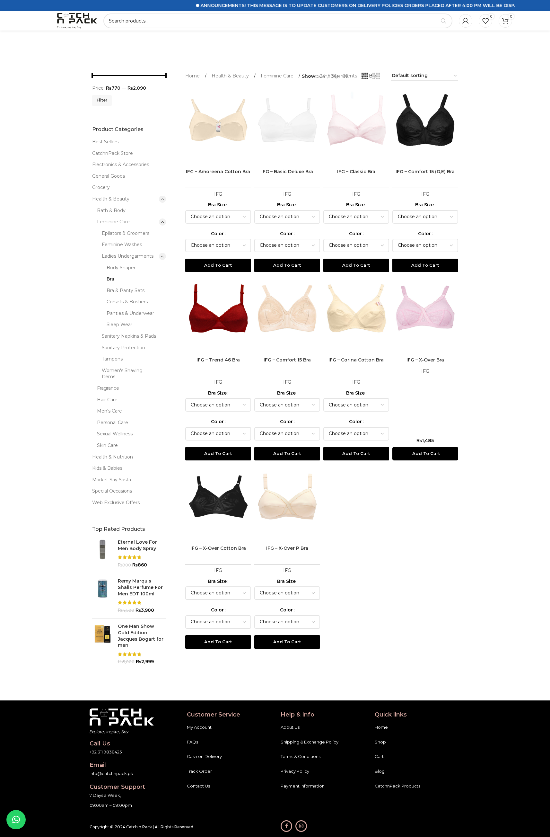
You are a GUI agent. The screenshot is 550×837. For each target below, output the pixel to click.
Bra (110, 279)
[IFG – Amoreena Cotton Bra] (218, 126)
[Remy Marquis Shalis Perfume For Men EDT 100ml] (102, 595)
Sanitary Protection (123, 348)
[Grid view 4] (365, 76)
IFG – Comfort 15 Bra (287, 360)
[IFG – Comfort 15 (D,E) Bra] (425, 126)
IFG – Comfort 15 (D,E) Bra (425, 171)
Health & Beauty (110, 199)
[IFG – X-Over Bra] (425, 314)
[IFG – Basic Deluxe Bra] (287, 126)
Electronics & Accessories (120, 164)
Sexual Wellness (115, 434)
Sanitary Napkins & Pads (129, 336)
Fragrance (108, 388)
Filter (102, 100)
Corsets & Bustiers (127, 302)
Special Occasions (112, 491)
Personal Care (112, 422)
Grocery (101, 187)
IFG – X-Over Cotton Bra (218, 548)
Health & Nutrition (112, 457)
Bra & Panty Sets (125, 290)
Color (217, 233)
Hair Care (107, 400)
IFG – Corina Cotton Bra (356, 360)
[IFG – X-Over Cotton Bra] (218, 503)
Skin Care (107, 445)
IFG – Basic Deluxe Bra (287, 171)
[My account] (466, 20)
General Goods (108, 176)
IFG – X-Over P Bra (287, 548)
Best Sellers (105, 142)
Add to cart (218, 265)
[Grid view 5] (376, 76)
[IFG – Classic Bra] (356, 126)
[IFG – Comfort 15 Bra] (287, 314)
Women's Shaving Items (122, 374)
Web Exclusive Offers (116, 502)
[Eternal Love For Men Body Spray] (102, 553)
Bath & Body (111, 210)
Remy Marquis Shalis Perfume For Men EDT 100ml (140, 587)
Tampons (112, 359)
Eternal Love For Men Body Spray (137, 545)
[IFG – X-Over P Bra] (287, 503)
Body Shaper (121, 268)
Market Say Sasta (111, 480)
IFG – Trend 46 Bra (218, 360)
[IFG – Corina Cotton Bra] (356, 314)
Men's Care (109, 411)
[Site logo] (77, 20)
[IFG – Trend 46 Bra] (218, 314)
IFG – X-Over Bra (425, 360)
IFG (218, 194)
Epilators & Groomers (125, 233)
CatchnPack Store (112, 153)
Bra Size (217, 205)
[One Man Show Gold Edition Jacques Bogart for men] (102, 644)
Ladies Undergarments (127, 256)
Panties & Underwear (130, 313)
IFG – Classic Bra (356, 171)
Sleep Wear (119, 324)
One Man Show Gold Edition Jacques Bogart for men (140, 635)
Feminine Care (113, 222)
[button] (425, 453)
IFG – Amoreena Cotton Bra (218, 171)
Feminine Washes (122, 244)
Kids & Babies (107, 468)
